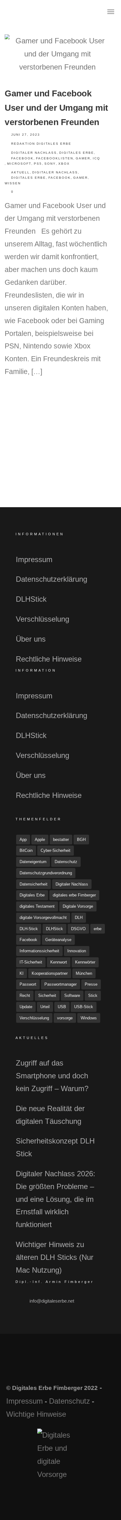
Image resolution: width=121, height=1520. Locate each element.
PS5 (38, 163)
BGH (81, 839)
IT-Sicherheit (31, 962)
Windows (89, 1018)
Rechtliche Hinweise (49, 659)
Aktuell (20, 172)
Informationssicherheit (39, 951)
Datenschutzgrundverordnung (46, 873)
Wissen (13, 183)
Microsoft (19, 163)
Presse (91, 984)
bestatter (61, 839)
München (84, 973)
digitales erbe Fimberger (74, 895)
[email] (85, 1367)
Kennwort (58, 962)
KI (22, 973)
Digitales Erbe (76, 152)
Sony (50, 163)
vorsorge (65, 1018)
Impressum (34, 559)
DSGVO (78, 928)
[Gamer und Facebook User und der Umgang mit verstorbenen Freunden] (57, 54)
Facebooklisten (54, 158)
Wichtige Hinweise (36, 1414)
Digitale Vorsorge (78, 906)
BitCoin (26, 850)
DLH (79, 917)
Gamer (83, 158)
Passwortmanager (60, 984)
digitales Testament (37, 906)
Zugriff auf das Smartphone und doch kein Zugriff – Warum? (52, 1076)
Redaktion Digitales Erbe (41, 143)
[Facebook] (36, 1367)
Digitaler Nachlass (34, 152)
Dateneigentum (33, 861)
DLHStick (31, 599)
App (23, 839)
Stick (92, 995)
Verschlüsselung (42, 619)
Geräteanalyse (58, 939)
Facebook (22, 158)
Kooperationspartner (50, 973)
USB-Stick (83, 1006)
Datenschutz (66, 861)
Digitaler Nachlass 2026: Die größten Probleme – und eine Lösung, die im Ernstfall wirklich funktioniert (55, 1199)
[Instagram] (68, 1367)
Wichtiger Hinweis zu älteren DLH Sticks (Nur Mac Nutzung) (54, 1257)
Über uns (31, 639)
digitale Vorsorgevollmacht (43, 917)
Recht (25, 995)
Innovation (76, 951)
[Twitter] (52, 1367)
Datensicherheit (33, 884)
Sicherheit (47, 995)
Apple (40, 839)
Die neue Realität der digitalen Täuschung (50, 1114)
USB (62, 1006)
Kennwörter (85, 962)
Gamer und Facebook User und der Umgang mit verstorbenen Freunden (56, 108)
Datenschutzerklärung (51, 579)
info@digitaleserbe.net (51, 1301)
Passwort (28, 984)
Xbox (64, 163)
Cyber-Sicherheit (55, 850)
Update (26, 1006)
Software (72, 995)
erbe (97, 928)
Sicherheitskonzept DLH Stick (55, 1147)
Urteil (45, 1006)
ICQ (96, 158)
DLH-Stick (29, 928)
